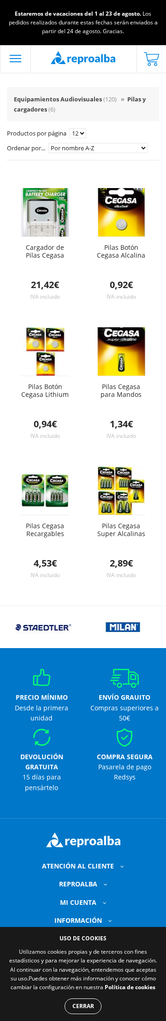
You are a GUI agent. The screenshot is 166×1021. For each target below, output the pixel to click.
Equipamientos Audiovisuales (65, 99)
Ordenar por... (27, 148)
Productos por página (37, 133)
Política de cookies (130, 987)
